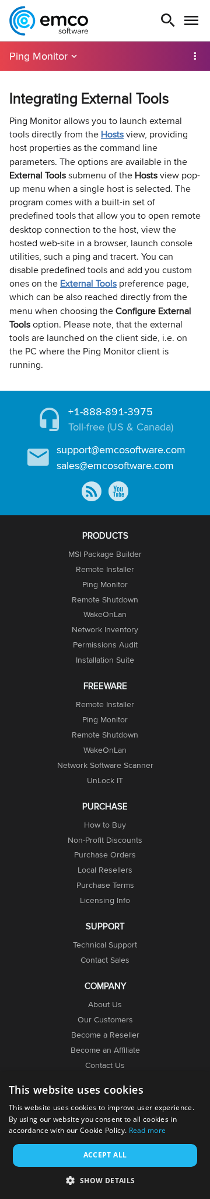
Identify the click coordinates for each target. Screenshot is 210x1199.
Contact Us (105, 1065)
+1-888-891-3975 (110, 411)
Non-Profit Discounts (105, 840)
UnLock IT (105, 780)
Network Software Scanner (105, 765)
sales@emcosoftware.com (115, 465)
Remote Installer (105, 569)
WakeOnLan (105, 614)
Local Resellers (105, 870)
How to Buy (105, 825)
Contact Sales (105, 960)
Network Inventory (105, 629)
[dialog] (105, 1135)
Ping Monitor (38, 56)
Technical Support (105, 944)
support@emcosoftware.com (121, 449)
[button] (105, 1180)
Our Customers (105, 1019)
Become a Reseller (105, 1034)
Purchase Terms (105, 885)
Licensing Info (105, 900)
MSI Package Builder (105, 554)
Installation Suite (105, 660)
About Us (105, 1004)
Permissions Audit (105, 644)
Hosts (112, 134)
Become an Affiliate (105, 1050)
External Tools (88, 283)
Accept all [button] (105, 1155)
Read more (147, 1130)
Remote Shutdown (105, 599)
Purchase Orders (105, 854)
